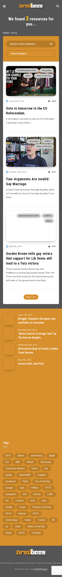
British (30, 462)
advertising (36, 455)
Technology (11, 520)
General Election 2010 (28, 216)
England (42, 475)
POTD (8, 513)
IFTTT (48, 487)
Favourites (46, 70)
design (9, 475)
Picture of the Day (42, 507)
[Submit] (51, 43)
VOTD (22, 532)
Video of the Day (43, 76)
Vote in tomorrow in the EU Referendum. (26, 110)
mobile (9, 507)
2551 (53, 246)
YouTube (36, 532)
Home (6, 33)
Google (9, 487)
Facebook (11, 481)
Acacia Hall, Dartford (31, 363)
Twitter (41, 520)
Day (46, 468)
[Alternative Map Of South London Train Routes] (9, 349)
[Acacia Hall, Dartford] (9, 364)
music (22, 507)
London (20, 500)
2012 (8, 455)
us (7, 526)
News (28, 76)
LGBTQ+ (47, 141)
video (18, 526)
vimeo (9, 532)
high (22, 487)
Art (7, 462)
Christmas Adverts (15, 468)
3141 (53, 172)
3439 (53, 101)
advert (21, 455)
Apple (52, 455)
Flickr (25, 481)
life (7, 500)
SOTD (36, 513)
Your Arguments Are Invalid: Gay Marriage (28, 181)
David (34, 468)
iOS (24, 494)
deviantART (25, 475)
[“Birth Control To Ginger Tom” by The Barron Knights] (9, 334)
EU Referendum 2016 (26, 70)
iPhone (36, 494)
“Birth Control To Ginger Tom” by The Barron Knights (37, 335)
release (22, 513)
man (44, 500)
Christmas (45, 462)
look (33, 500)
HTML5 (35, 487)
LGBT (50, 494)
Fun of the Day (42, 481)
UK (53, 520)
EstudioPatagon (40, 569)
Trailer (27, 520)
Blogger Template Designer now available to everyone (37, 320)
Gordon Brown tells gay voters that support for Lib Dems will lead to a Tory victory (29, 258)
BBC (18, 462)
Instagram (11, 494)
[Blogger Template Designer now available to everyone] (9, 319)
